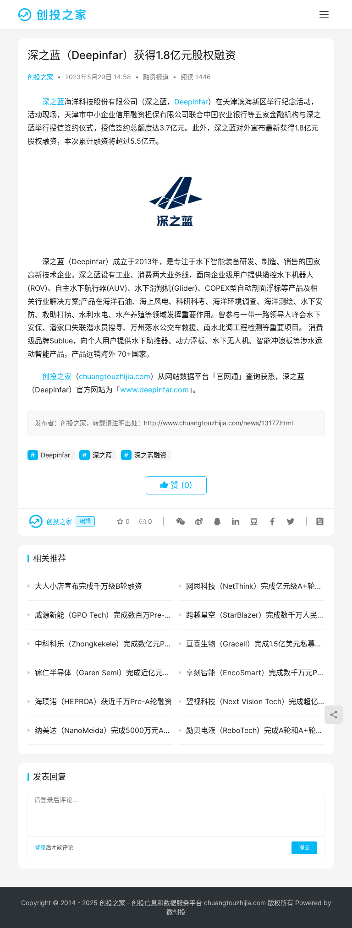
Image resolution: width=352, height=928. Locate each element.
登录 (40, 847)
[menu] (324, 14)
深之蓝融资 (150, 455)
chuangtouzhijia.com (114, 376)
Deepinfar (191, 101)
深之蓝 (53, 101)
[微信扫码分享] (180, 521)
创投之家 (40, 77)
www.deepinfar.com (154, 389)
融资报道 (156, 77)
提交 (304, 847)
